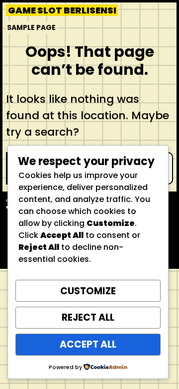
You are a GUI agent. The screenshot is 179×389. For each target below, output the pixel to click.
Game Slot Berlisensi (62, 10)
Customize (88, 291)
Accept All (88, 344)
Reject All (88, 317)
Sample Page (31, 27)
